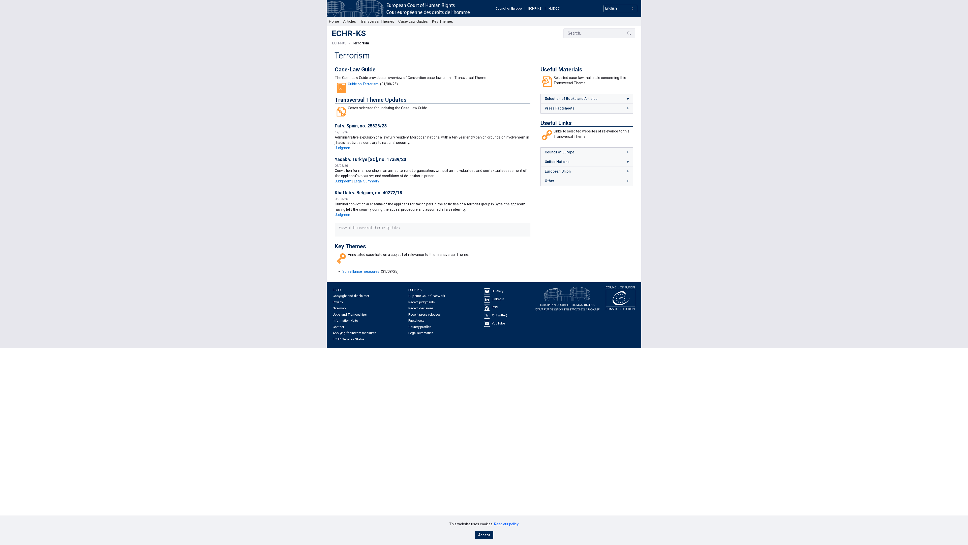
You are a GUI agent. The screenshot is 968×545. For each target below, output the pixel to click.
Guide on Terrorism (363, 84)
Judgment (343, 148)
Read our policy (506, 524)
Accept (484, 535)
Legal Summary (366, 181)
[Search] (629, 33)
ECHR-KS (535, 8)
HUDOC (554, 8)
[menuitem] (334, 21)
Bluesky (497, 291)
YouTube (498, 323)
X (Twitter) (499, 315)
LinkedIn (498, 299)
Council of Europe (509, 8)
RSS (495, 307)
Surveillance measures (360, 271)
